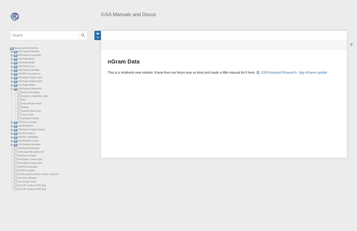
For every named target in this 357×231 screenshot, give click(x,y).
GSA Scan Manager (27, 178)
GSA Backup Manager (28, 148)
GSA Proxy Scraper (27, 122)
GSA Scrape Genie (26, 181)
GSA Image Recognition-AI (30, 152)
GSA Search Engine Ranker (31, 129)
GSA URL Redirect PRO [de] (31, 185)
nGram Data (27, 114)
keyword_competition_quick (35, 96)
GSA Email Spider (26, 58)
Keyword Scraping (30, 92)
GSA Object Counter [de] (29, 159)
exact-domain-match (31, 103)
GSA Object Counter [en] (29, 163)
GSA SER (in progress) (28, 73)
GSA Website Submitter (28, 144)
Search (83, 35)
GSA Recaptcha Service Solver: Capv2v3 (38, 174)
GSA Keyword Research (29, 88)
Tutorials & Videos (30, 118)
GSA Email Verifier (26, 62)
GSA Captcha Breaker (28, 51)
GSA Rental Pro (25, 125)
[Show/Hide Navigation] (97, 35)
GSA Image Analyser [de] (29, 81)
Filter (23, 99)
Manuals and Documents (25, 48)
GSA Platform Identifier (28, 70)
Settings (25, 107)
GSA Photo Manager (27, 166)
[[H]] (14, 16)
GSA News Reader (26, 155)
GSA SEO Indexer (26, 133)
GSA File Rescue (25, 66)
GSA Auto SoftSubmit (27, 137)
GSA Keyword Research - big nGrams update (294, 72)
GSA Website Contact (28, 140)
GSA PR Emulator (26, 170)
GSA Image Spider (26, 85)
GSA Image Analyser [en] (29, 77)
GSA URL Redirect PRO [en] (31, 189)
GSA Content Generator (29, 55)
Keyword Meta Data (31, 111)
